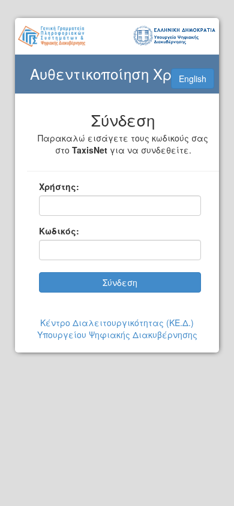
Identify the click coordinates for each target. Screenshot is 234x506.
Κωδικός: (59, 231)
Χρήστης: (59, 186)
